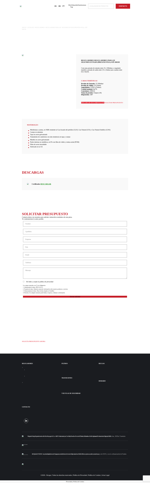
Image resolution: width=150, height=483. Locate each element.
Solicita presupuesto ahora (33, 341)
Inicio (24, 27)
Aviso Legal (105, 475)
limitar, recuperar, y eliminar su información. (54, 292)
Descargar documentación (92, 102)
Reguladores (40, 27)
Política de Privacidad (80, 475)
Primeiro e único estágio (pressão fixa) (24, 369)
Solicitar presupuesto (113, 102)
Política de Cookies (94, 475)
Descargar (46, 184)
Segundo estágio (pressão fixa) (73, 27)
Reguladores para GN (53, 27)
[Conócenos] (112, 368)
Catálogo (30, 27)
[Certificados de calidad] (112, 369)
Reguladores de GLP (22, 382)
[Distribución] (112, 367)
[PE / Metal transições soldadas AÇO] (75, 381)
